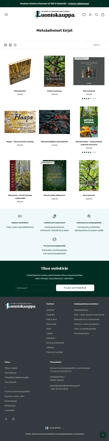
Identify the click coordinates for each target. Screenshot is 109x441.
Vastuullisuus (10, 372)
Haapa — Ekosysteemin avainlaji (20, 142)
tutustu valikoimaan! (78, 3)
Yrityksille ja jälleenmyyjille (17, 377)
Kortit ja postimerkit (55, 343)
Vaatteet (50, 310)
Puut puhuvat (89, 195)
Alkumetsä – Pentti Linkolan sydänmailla (20, 196)
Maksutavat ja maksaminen (86, 319)
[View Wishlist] (84, 14)
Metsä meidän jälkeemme (54, 195)
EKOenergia (10, 405)
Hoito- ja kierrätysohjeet (85, 328)
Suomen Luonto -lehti (14, 396)
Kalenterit (50, 338)
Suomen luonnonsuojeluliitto (17, 391)
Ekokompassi (11, 401)
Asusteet (50, 314)
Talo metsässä (89, 91)
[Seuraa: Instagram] (13, 419)
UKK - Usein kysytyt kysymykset (89, 314)
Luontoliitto (10, 410)
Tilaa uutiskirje (75, 288)
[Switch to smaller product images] (10, 45)
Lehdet (49, 333)
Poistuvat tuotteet (54, 352)
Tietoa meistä (11, 368)
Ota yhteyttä (10, 382)
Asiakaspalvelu (81, 310)
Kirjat (48, 328)
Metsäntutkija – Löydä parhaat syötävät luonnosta (89, 143)
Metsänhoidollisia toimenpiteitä (54, 142)
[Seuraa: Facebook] (6, 419)
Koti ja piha (51, 324)
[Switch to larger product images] (5, 45)
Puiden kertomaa (54, 91)
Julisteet (50, 347)
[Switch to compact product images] (15, 45)
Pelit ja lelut (51, 319)
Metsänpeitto (20, 91)
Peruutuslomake (81, 333)
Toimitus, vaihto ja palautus (86, 324)
